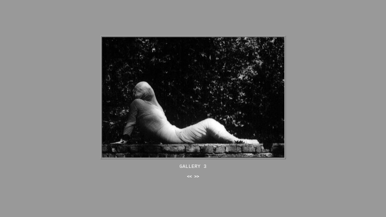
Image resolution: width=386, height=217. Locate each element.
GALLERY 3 (193, 166)
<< (189, 176)
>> (196, 176)
